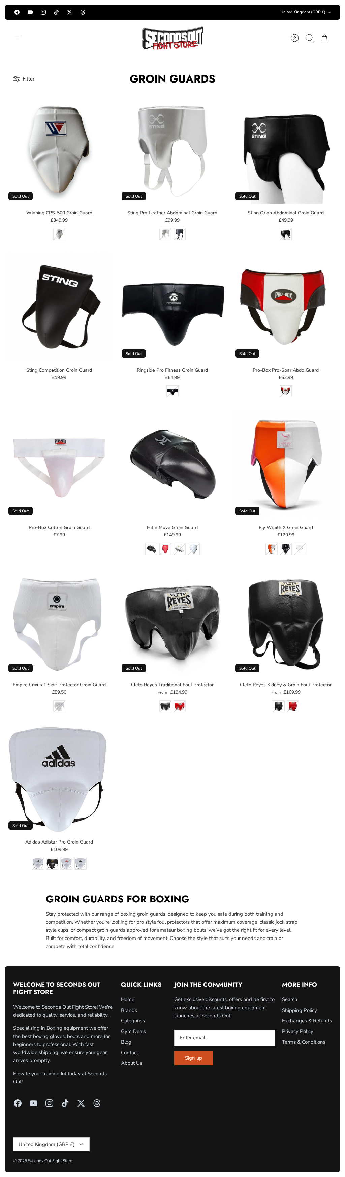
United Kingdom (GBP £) (302, 12)
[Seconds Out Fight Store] (172, 38)
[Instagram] (43, 12)
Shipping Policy (299, 1010)
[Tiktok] (56, 12)
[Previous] (111, 12)
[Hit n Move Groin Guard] (172, 464)
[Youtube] (30, 12)
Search (289, 999)
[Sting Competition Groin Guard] (59, 307)
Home (127, 999)
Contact (129, 1052)
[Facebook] (17, 12)
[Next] (234, 12)
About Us (131, 1063)
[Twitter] (69, 12)
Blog (126, 1042)
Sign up (193, 1058)
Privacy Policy (297, 1031)
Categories (133, 1020)
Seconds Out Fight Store (50, 1161)
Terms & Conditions (303, 1042)
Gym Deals (133, 1031)
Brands (129, 1010)
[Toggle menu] (20, 38)
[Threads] (82, 12)
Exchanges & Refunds (307, 1020)
